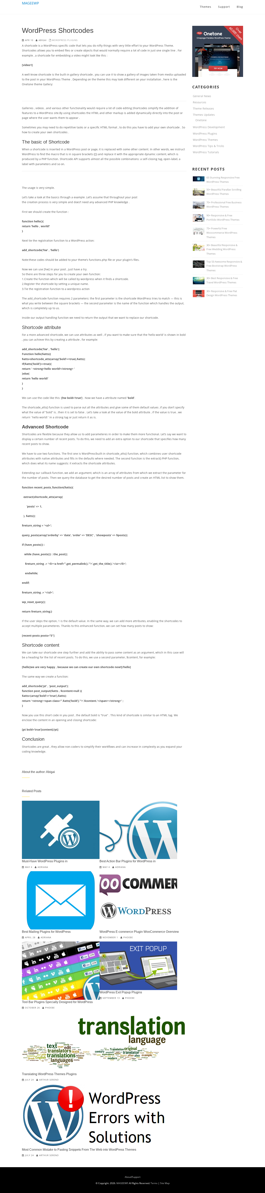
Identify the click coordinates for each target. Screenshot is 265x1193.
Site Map (165, 1183)
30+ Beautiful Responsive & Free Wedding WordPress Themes (221, 249)
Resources (199, 102)
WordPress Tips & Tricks (208, 146)
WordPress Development (209, 127)
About (128, 1177)
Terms (154, 1183)
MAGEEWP (30, 3)
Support (136, 1177)
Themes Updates (204, 115)
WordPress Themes (205, 140)
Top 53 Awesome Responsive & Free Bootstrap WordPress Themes (224, 266)
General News (202, 96)
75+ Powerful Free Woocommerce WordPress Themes (221, 233)
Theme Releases (203, 108)
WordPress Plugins (65, 40)
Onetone (201, 120)
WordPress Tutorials (206, 152)
